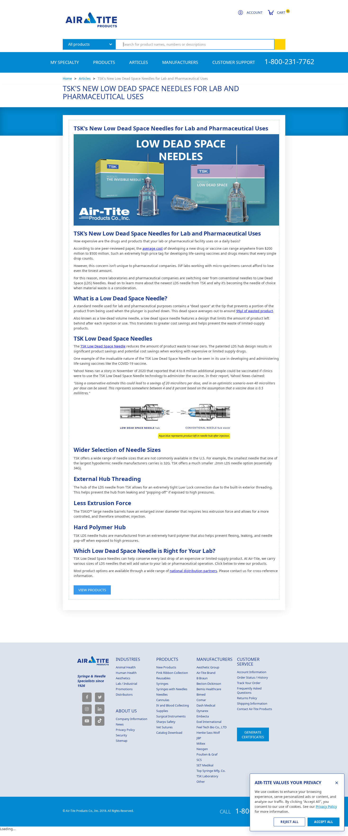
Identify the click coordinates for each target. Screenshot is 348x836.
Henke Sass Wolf (208, 732)
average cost (153, 248)
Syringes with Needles (171, 689)
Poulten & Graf (206, 754)
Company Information (131, 719)
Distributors (124, 694)
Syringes (162, 683)
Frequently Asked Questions (249, 690)
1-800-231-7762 (289, 61)
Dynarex (202, 711)
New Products (166, 667)
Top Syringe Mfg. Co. (210, 771)
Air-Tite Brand (205, 673)
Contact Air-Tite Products (254, 709)
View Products (92, 589)
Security (121, 735)
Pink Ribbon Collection (172, 673)
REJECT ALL (289, 822)
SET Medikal (204, 765)
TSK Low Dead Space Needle (102, 346)
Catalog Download (169, 732)
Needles (162, 694)
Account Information (251, 672)
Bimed (200, 694)
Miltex (200, 743)
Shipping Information (252, 703)
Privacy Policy (125, 730)
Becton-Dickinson (208, 683)
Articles (85, 78)
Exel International (208, 722)
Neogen (202, 749)
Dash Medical (205, 705)
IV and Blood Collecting (172, 705)
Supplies (162, 711)
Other (200, 781)
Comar (201, 700)
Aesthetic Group (207, 667)
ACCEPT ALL (323, 822)
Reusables (163, 678)
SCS (199, 760)
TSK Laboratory (207, 776)
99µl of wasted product (254, 311)
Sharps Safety (165, 722)
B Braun (202, 678)
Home (67, 78)
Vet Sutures (164, 727)
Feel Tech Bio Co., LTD (211, 727)
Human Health (126, 673)
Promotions (124, 689)
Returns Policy (247, 698)
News (120, 724)
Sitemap (121, 740)
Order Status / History (252, 677)
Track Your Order (248, 683)
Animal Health (126, 667)
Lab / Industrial (126, 683)
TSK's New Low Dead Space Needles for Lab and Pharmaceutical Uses (153, 78)
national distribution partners (193, 571)
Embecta (202, 716)
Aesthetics (123, 678)
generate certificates (253, 734)
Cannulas (162, 700)
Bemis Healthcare (208, 689)
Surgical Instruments (171, 716)
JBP (198, 738)
